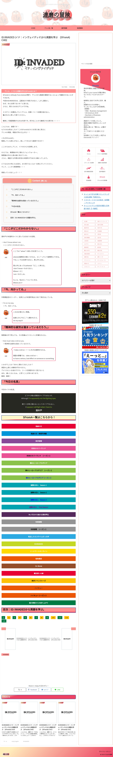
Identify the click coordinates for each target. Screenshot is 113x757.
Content (36, 180)
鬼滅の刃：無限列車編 (39, 433)
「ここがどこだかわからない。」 (21, 189)
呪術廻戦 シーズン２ (39, 529)
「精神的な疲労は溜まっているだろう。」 (24, 200)
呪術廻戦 (38, 522)
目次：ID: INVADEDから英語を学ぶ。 (23, 217)
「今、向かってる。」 (17, 195)
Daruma (95, 85)
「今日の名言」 (16, 206)
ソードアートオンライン (38, 551)
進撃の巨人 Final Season (38, 507)
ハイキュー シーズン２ (39, 595)
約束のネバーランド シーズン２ (38, 455)
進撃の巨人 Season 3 (39, 500)
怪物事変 (38, 558)
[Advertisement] (38, 669)
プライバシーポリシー (105, 751)
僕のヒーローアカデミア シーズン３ (38, 478)
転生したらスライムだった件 (38, 536)
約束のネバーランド (39, 448)
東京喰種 (38, 441)
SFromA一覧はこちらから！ (20, 212)
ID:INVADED (38, 544)
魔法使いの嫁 (38, 573)
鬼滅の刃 (38, 426)
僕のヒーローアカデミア (38, 463)
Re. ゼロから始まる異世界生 (39, 514)
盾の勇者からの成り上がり (38, 603)
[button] (109, 64)
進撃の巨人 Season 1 (39, 485)
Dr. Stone (38, 566)
